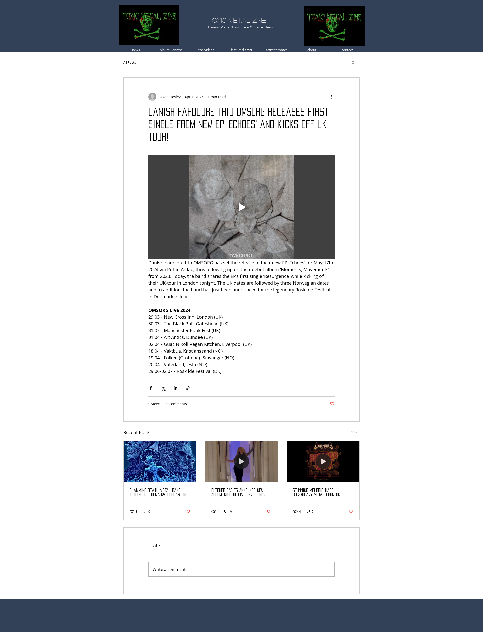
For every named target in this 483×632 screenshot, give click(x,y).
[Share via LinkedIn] (175, 388)
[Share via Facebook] (150, 388)
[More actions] (332, 97)
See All (354, 431)
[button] (353, 62)
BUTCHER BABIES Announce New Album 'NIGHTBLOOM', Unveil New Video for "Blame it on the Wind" (238, 493)
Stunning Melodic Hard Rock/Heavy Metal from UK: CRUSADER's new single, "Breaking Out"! (322, 493)
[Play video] (241, 207)
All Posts (129, 62)
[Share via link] (187, 388)
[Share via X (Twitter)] (163, 388)
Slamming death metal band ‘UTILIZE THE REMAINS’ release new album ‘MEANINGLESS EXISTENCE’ (160, 493)
